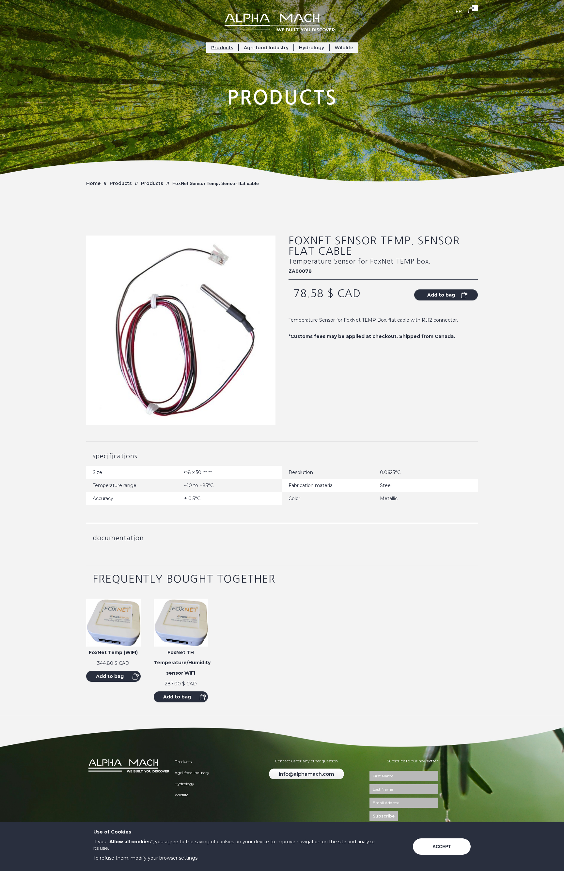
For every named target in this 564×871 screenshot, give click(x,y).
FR (459, 11)
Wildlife (344, 48)
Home (93, 183)
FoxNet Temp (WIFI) (113, 652)
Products (222, 48)
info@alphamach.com (306, 774)
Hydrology (311, 48)
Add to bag (110, 676)
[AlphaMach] (282, 22)
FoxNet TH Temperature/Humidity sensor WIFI (182, 662)
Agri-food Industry (266, 48)
